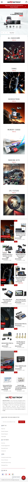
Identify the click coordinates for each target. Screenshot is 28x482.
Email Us (3, 443)
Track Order (3, 436)
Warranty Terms (4, 448)
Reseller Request (4, 431)
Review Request (4, 434)
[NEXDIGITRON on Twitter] (6, 474)
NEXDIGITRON (7, 479)
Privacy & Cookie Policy (6, 457)
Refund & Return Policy (6, 462)
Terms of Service (4, 460)
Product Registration (5, 445)
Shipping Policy (4, 465)
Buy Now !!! (12, 32)
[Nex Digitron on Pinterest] (12, 474)
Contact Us (3, 450)
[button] (18, 238)
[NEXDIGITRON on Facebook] (2, 474)
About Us (3, 428)
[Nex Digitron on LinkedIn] (9, 474)
